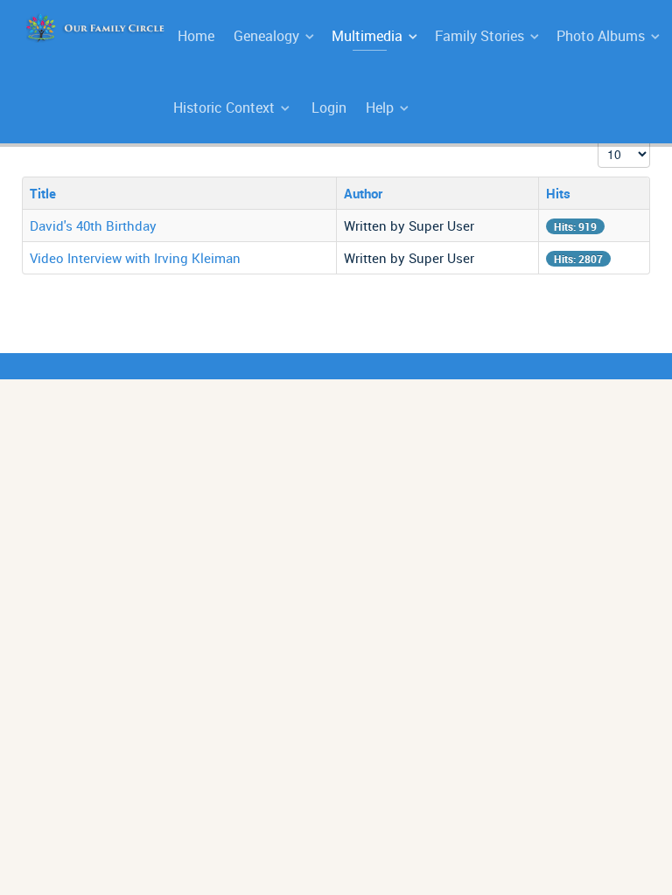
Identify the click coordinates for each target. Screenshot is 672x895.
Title (43, 193)
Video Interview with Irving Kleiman (135, 258)
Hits (558, 193)
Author (363, 193)
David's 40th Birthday (93, 225)
